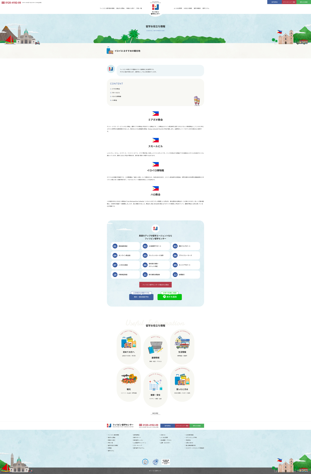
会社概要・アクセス (166, 440)
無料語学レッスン (138, 440)
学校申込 (188, 440)
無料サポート (137, 437)
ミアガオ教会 (116, 89)
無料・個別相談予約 (141, 297)
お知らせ (163, 435)
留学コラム (206, 8)
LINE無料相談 (189, 435)
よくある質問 (178, 8)
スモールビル (116, 93)
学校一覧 (139, 8)
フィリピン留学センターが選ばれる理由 (155, 285)
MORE (155, 413)
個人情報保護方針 (191, 445)
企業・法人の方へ (165, 443)
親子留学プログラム (138, 448)
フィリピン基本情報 (113, 435)
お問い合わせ (189, 443)
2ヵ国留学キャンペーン (139, 443)
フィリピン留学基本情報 (107, 8)
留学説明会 (275, 2)
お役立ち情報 (188, 8)
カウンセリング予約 (191, 437)
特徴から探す (130, 8)
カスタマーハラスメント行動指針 (195, 448)
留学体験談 (197, 8)
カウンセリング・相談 (289, 2)
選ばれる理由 (120, 8)
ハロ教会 (114, 100)
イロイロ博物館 (116, 96)
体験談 (110, 448)
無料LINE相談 (304, 2)
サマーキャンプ (137, 445)
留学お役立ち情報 (113, 445)
